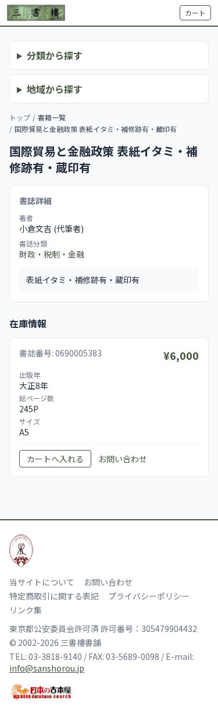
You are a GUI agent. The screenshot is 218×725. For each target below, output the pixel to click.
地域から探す (55, 89)
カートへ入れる (55, 459)
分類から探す (55, 55)
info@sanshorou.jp (46, 668)
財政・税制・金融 (51, 254)
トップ (19, 117)
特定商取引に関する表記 (54, 596)
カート (195, 12)
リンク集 (25, 610)
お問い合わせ (122, 459)
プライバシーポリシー (149, 596)
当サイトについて (41, 582)
